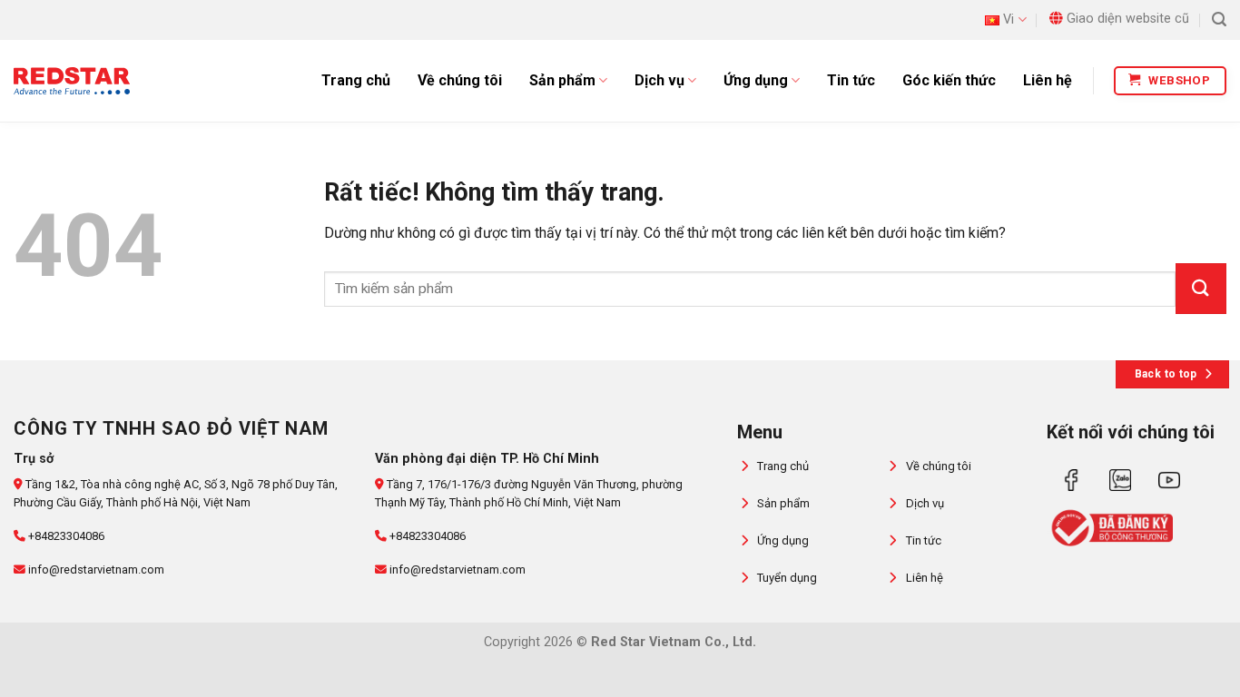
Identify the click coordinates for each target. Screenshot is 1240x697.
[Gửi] (1201, 288)
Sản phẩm (562, 80)
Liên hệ (1047, 80)
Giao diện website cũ (1128, 18)
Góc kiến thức (949, 80)
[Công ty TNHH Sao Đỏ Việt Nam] (72, 80)
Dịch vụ (659, 80)
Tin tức (851, 80)
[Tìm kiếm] (1219, 19)
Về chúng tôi (460, 80)
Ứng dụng (755, 80)
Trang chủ (355, 80)
